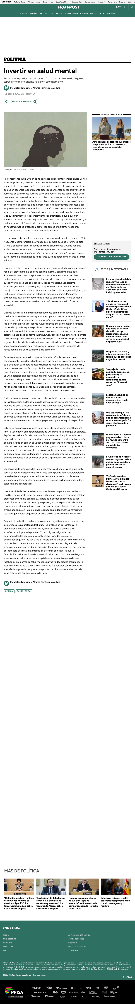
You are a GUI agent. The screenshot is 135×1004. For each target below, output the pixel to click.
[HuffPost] (12, 927)
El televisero (71, 14)
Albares (31, 2)
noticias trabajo (88, 14)
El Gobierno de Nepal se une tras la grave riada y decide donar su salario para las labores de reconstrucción (118, 462)
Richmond (37, 996)
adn (106, 988)
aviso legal (72, 943)
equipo (6, 935)
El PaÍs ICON (74, 996)
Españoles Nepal (62, 2)
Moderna (50, 996)
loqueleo (97, 996)
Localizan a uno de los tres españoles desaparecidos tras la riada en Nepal (117, 398)
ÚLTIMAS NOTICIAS (107, 14)
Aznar (38, 2)
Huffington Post (42, 992)
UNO (56, 992)
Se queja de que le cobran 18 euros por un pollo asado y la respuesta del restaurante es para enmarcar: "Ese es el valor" (117, 377)
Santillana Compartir (77, 988)
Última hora (118, 7)
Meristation (109, 996)
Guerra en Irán (77, 2)
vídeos (59, 14)
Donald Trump (90, 2)
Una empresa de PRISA (15, 990)
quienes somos (9, 939)
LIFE (51, 14)
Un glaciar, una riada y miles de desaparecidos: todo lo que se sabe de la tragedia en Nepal (118, 355)
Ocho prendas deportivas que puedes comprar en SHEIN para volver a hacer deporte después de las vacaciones (111, 145)
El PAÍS (38, 988)
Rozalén (122, 2)
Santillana (63, 988)
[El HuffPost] (69, 7)
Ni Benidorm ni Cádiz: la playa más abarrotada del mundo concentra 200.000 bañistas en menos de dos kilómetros (118, 441)
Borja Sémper (48, 2)
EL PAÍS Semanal (94, 992)
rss (4, 950)
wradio (64, 992)
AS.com (97, 988)
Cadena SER (89, 988)
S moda (85, 996)
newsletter (8, 947)
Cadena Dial (84, 992)
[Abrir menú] (3, 7)
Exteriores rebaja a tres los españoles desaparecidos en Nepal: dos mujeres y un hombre (115, 902)
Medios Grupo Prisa (15, 996)
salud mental (24, 591)
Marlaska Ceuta (19, 2)
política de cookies (76, 939)
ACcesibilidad (73, 950)
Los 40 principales (51, 988)
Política (15, 59)
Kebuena (113, 992)
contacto (7, 943)
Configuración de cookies (79, 935)
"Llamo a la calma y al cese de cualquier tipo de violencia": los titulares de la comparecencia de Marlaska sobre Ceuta (83, 903)
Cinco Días (74, 992)
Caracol (115, 988)
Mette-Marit (112, 2)
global (33, 14)
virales (43, 14)
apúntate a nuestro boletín (111, 257)
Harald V (101, 2)
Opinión (9, 591)
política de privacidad (77, 947)
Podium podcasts (62, 996)
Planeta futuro (103, 992)
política (23, 14)
